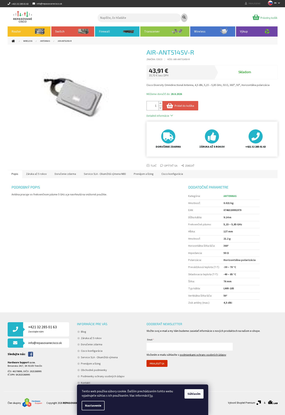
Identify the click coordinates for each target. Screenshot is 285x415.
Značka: (154, 59)
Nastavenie (93, 405)
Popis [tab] (15, 174)
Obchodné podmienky (94, 370)
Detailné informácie (158, 116)
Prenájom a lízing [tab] (144, 174)
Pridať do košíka (184, 105)
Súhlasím (194, 394)
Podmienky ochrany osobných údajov (103, 376)
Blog (83, 332)
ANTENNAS (230, 196)
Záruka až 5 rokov (91, 338)
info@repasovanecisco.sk (45, 343)
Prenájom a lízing (91, 364)
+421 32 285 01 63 (42, 329)
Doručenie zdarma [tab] (65, 174)
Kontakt (85, 383)
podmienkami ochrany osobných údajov (203, 355)
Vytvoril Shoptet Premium (241, 403)
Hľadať (184, 18)
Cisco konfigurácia (91, 351)
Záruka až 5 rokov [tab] (36, 174)
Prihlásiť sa (157, 363)
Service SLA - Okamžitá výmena (99, 357)
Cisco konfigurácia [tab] (172, 174)
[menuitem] (29, 31)
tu (151, 395)
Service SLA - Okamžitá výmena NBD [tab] (105, 174)
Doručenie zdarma (91, 344)
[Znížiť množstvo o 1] (160, 108)
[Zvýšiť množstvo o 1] (160, 103)
